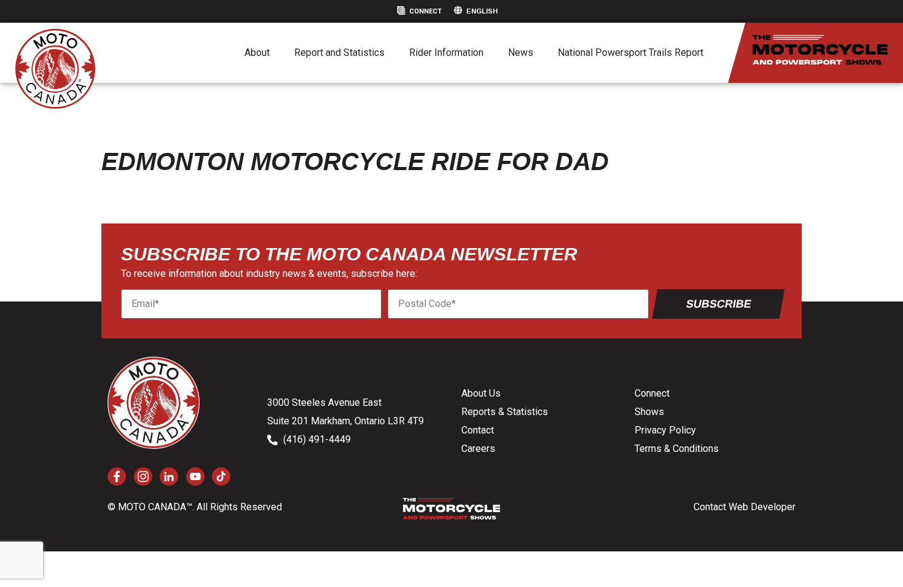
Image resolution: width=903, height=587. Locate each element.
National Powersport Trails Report (630, 52)
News (520, 52)
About (257, 52)
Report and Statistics (339, 52)
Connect (425, 11)
